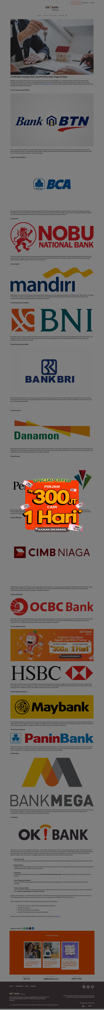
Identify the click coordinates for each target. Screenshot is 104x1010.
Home (11, 986)
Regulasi (33, 986)
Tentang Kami (19, 986)
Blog (27, 986)
